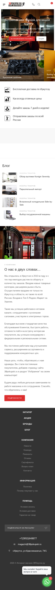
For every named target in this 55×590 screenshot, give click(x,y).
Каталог (27, 412)
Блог (27, 430)
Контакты (27, 471)
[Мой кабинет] (44, 4)
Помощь (27, 501)
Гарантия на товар (28, 515)
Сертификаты (28, 462)
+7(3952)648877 (28, 538)
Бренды (27, 424)
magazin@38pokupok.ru (29, 544)
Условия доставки (27, 511)
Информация (27, 481)
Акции (41, 39)
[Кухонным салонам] (22, 65)
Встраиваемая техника (22, 39)
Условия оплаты (27, 507)
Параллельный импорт (31, 189)
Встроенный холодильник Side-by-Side (36, 203)
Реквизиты (27, 454)
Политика (27, 487)
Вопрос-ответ (27, 466)
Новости (27, 446)
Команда (27, 450)
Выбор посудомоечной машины (35, 214)
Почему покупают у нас (27, 491)
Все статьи (52, 166)
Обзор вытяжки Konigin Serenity (35, 176)
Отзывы (27, 458)
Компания (27, 440)
